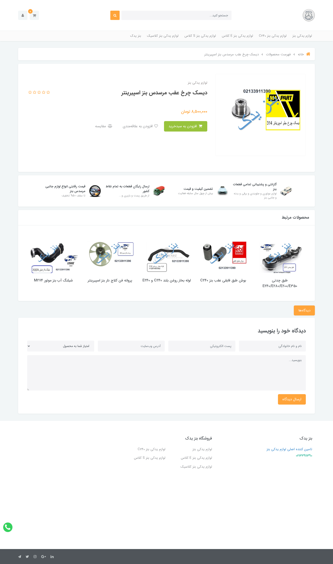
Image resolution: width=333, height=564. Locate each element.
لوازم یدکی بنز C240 (273, 36)
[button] (34, 15)
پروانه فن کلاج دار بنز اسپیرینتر (110, 280)
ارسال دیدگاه (291, 399)
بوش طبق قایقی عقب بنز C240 (223, 280)
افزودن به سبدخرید (183, 126)
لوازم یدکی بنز (302, 36)
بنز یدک (135, 36)
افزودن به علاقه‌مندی (138, 126)
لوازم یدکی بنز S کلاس (200, 36)
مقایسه (101, 126)
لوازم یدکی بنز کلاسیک (163, 36)
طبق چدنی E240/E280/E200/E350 (280, 283)
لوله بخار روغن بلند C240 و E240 (166, 280)
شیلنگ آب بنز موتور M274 (53, 280)
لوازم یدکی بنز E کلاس (237, 36)
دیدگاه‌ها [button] (304, 310)
